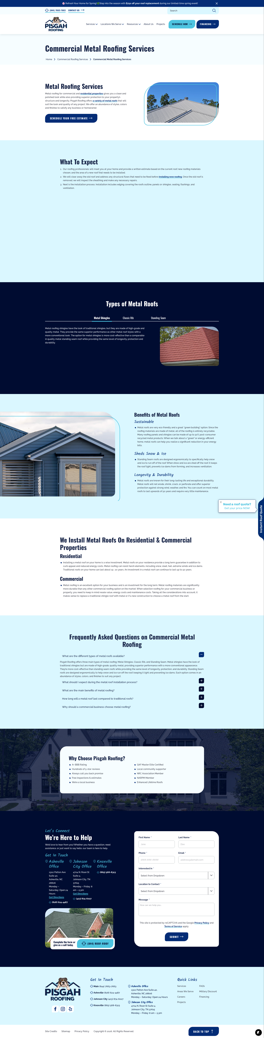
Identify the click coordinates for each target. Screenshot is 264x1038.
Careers (181, 997)
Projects (160, 24)
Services (90, 24)
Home (49, 59)
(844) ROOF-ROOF (98, 943)
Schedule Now (180, 24)
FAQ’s (202, 986)
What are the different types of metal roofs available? (93, 656)
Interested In (145, 868)
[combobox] (177, 875)
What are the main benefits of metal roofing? (88, 690)
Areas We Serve (185, 991)
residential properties (91, 93)
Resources (132, 24)
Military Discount (208, 991)
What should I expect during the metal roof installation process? (99, 682)
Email (181, 853)
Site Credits (51, 1031)
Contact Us (73, 10)
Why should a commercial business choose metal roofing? (96, 706)
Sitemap (65, 1031)
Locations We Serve (111, 24)
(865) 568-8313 (108, 872)
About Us (148, 24)
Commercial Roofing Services (72, 59)
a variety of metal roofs (105, 100)
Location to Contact (149, 884)
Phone (142, 853)
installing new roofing (170, 176)
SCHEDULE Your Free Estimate (69, 118)
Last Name (184, 837)
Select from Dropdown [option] (152, 875)
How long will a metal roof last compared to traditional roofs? (97, 698)
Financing (205, 24)
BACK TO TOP (201, 1031)
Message (143, 899)
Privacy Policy (201, 923)
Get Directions (56, 897)
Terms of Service (173, 926)
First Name (144, 837)
